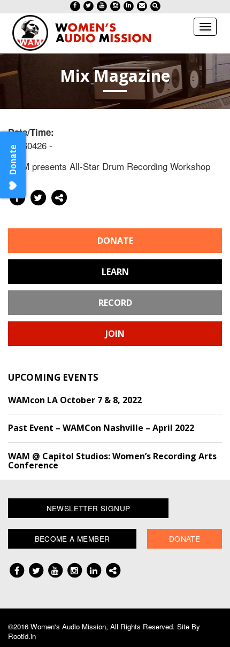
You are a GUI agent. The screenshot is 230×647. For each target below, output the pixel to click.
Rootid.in (22, 636)
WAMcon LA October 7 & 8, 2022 (75, 400)
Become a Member (72, 538)
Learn (115, 272)
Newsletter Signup (89, 508)
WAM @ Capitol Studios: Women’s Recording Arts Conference (112, 461)
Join (115, 334)
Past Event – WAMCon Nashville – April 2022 (101, 428)
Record (115, 303)
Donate (115, 241)
